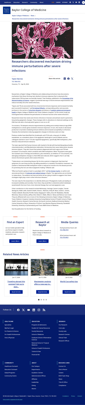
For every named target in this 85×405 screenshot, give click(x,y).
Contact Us (62, 366)
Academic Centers (37, 373)
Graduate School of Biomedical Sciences (41, 339)
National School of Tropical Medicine (40, 344)
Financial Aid (36, 354)
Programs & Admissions (39, 325)
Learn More (15, 241)
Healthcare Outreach (11, 366)
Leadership (35, 382)
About (41, 2)
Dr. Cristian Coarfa (54, 171)
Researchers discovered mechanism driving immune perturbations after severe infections (40, 19)
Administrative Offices (39, 376)
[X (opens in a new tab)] (73, 2)
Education (16, 2)
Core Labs (62, 328)
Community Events (11, 376)
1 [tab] (39, 300)
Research (25, 2)
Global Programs (10, 373)
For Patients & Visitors (12, 331)
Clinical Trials (63, 338)
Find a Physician (10, 338)
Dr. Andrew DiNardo (39, 108)
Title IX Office (63, 382)
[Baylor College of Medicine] (6, 10)
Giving (34, 385)
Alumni (34, 389)
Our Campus (36, 366)
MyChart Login (9, 328)
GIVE (53, 2)
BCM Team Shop (64, 376)
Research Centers (64, 334)
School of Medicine (38, 334)
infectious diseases (35, 110)
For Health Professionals (12, 334)
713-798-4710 (16, 81)
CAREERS (58, 2)
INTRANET (65, 2)
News (32, 16)
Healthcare (7, 2)
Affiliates (34, 379)
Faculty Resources (37, 331)
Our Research (63, 325)
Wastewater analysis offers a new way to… (42, 282)
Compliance (62, 385)
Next (80, 275)
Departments (36, 369)
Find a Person (63, 369)
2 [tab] (41, 300)
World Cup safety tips (69, 281)
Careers (61, 373)
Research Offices (64, 341)
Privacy (73, 396)
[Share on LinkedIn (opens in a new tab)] (65, 78)
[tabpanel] (16, 277)
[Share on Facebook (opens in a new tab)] (68, 78)
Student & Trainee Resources (41, 328)
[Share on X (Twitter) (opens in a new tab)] (72, 78)
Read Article (16, 292)
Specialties (8, 325)
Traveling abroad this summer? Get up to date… (16, 284)
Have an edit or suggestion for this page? (12, 399)
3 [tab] (44, 300)
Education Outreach (11, 369)
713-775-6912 (64, 237)
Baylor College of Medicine (20, 16)
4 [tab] (46, 300)
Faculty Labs (62, 331)
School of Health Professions (41, 348)
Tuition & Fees (36, 351)
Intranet (79, 396)
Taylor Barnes (17, 79)
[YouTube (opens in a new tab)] (76, 2)
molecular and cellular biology (35, 173)
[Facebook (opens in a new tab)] (70, 2)
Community (33, 2)
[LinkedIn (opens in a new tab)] (79, 2)
